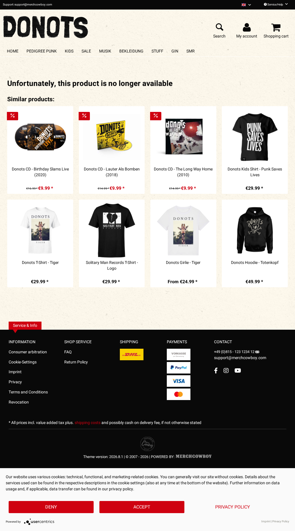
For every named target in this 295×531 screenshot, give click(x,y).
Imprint (15, 372)
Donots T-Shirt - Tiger (40, 263)
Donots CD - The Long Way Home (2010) (183, 172)
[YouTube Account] (238, 370)
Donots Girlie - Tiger (183, 263)
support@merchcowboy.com (240, 358)
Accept (141, 507)
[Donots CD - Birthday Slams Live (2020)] (40, 137)
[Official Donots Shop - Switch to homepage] (46, 25)
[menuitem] (246, 4)
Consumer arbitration (28, 352)
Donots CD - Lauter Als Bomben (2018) (112, 172)
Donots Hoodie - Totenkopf (255, 263)
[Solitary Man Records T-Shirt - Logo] (112, 230)
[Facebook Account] (216, 370)
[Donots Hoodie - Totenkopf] (255, 230)
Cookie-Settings (23, 362)
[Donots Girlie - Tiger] (183, 230)
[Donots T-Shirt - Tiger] (40, 230)
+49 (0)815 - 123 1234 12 (234, 351)
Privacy (15, 382)
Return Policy (76, 362)
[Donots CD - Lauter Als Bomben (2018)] (112, 137)
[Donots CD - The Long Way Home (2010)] (183, 137)
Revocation (19, 402)
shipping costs (88, 423)
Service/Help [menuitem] (275, 5)
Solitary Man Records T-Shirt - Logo (112, 265)
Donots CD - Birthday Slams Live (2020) (40, 172)
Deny (51, 507)
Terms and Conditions (28, 392)
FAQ (68, 352)
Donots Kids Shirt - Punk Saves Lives (255, 172)
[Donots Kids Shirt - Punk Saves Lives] (255, 137)
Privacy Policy (232, 507)
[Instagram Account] (226, 370)
